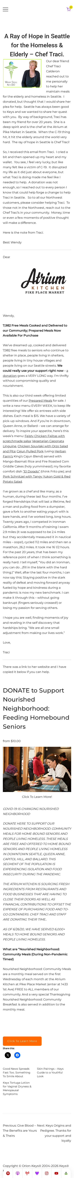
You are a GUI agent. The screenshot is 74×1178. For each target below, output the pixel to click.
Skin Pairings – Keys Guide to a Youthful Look (50, 1072)
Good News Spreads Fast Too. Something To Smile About (16, 1072)
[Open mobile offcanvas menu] (5, 9)
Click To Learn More (22, 1041)
